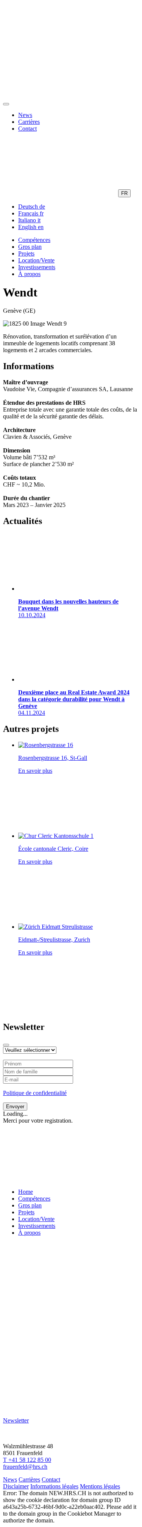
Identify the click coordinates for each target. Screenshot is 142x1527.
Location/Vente (36, 260)
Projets (26, 253)
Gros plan (30, 246)
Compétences (34, 240)
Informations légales (54, 1486)
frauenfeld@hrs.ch (25, 1466)
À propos (29, 274)
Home (25, 1192)
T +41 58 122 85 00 (27, 1460)
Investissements (36, 267)
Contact (27, 128)
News (25, 115)
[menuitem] (31, 206)
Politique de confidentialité (35, 1093)
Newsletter (16, 1420)
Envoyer (15, 1106)
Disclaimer (16, 1486)
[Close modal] (6, 1045)
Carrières (29, 122)
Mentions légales (100, 1486)
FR (124, 193)
